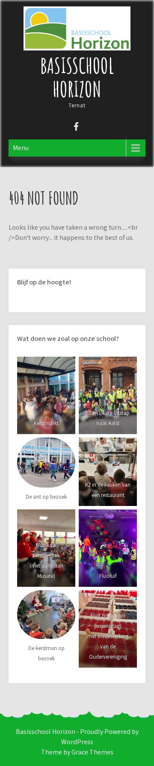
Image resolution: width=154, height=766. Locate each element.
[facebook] (75, 127)
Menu (21, 147)
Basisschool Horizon (77, 77)
